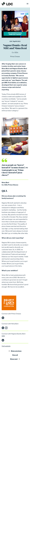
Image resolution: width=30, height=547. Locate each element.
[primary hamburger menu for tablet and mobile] (27, 4)
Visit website (6, 346)
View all (15, 355)
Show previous (16, 351)
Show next (14, 359)
